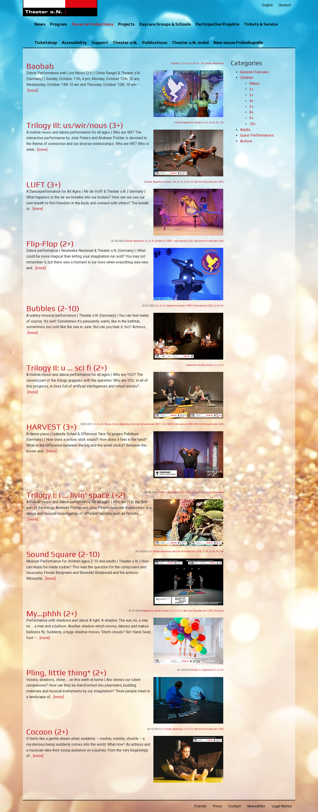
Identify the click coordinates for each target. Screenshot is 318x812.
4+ (187, 63)
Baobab (40, 66)
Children (246, 77)
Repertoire (218, 63)
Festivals (219, 611)
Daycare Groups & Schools (165, 24)
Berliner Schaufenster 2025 (209, 424)
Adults (245, 130)
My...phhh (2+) (51, 613)
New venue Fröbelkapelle (238, 42)
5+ (191, 63)
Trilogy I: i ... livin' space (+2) (76, 494)
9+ (198, 63)
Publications (154, 42)
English (267, 5)
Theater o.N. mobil (190, 42)
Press (217, 806)
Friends (200, 806)
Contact (234, 806)
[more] (32, 90)
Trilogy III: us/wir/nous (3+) (74, 125)
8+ (194, 63)
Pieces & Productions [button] (92, 24)
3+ (184, 63)
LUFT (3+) (43, 184)
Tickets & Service (261, 24)
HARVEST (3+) (51, 426)
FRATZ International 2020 (172, 492)
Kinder (208, 63)
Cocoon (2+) (47, 731)
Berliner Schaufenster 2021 (146, 424)
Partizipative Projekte (217, 24)
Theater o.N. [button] (125, 42)
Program (58, 24)
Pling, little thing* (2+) (66, 672)
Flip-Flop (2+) (50, 243)
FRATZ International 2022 (180, 241)
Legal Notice (282, 806)
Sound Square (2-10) (63, 554)
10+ (202, 63)
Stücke (175, 63)
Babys (209, 365)
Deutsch (284, 5)
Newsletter (256, 806)
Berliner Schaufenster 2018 (186, 551)
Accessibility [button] (74, 42)
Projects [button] (126, 24)
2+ (180, 63)
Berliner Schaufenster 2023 (209, 182)
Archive (246, 141)
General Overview (254, 72)
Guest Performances (257, 135)
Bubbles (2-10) (52, 308)
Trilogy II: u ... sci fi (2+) (66, 367)
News (39, 24)
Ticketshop (45, 42)
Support (99, 42)
